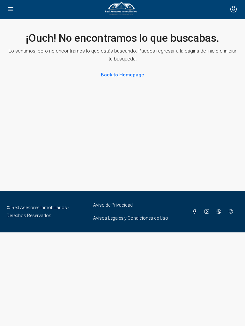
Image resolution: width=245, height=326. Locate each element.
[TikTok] (232, 211)
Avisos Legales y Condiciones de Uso (130, 218)
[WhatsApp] (220, 211)
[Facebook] (195, 211)
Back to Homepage (122, 75)
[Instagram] (208, 211)
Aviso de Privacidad (113, 205)
